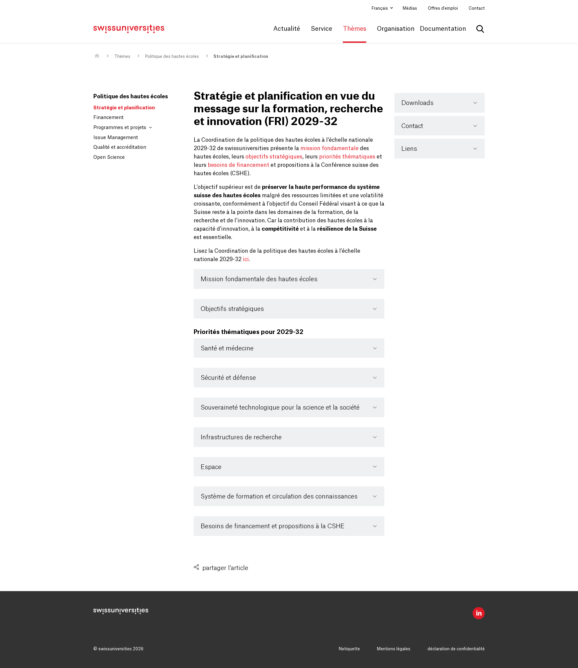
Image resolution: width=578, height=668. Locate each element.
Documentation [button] (443, 29)
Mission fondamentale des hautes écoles (259, 279)
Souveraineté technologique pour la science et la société (280, 408)
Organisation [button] (395, 29)
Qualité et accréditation (119, 147)
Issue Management (115, 137)
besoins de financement (238, 165)
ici (246, 259)
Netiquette (349, 649)
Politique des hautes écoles (172, 56)
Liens (409, 149)
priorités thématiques (347, 156)
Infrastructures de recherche (241, 437)
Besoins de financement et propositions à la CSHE (273, 526)
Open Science (109, 157)
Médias (410, 8)
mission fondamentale (329, 148)
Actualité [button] (286, 29)
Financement (108, 117)
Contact (477, 8)
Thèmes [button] (354, 29)
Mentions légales (393, 649)
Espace (211, 467)
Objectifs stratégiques (232, 309)
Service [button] (321, 29)
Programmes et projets (120, 127)
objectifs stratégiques (274, 156)
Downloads (417, 103)
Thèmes (122, 56)
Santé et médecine (227, 348)
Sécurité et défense (228, 378)
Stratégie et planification (240, 56)
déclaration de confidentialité (456, 649)
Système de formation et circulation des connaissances (279, 496)
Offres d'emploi (443, 8)
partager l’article (225, 568)
